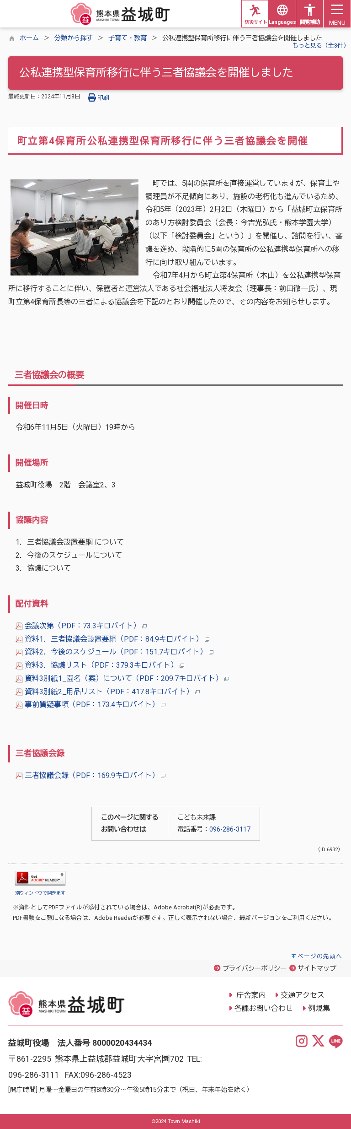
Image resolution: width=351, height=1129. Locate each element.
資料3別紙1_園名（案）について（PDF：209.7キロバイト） (123, 678)
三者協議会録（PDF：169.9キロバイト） (92, 775)
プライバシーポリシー (255, 968)
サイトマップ (317, 968)
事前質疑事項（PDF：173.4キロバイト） (92, 704)
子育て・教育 (127, 38)
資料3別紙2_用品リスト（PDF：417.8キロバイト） (109, 691)
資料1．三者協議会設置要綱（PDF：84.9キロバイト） (114, 639)
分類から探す (73, 38)
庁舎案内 (250, 995)
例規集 (319, 1008)
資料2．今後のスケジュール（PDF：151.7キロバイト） (116, 652)
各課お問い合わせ (263, 1008)
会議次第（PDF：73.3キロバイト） (82, 625)
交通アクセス (302, 995)
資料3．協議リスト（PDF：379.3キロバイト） (101, 665)
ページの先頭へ (320, 956)
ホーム (29, 38)
